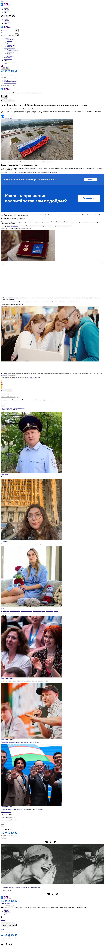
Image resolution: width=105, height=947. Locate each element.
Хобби (8, 42)
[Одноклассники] (50, 842)
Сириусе (11, 299)
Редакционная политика (10, 81)
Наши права (10, 53)
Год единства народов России (11, 61)
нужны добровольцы (12, 226)
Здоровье (9, 54)
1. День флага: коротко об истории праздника (12, 408)
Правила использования (10, 83)
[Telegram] (54, 842)
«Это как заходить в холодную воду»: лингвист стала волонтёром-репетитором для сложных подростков (28, 543)
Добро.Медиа (11, 817)
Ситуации (6, 9)
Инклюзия (9, 46)
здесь (55, 172)
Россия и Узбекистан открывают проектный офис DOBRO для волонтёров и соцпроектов (24, 681)
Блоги (5, 12)
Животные (9, 41)
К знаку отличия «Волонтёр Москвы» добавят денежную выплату (18, 263)
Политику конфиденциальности (44, 400)
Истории (6, 8)
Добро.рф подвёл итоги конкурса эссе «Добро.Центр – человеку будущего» (20, 742)
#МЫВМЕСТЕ (8, 59)
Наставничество (11, 43)
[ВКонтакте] (46, 842)
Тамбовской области (8, 297)
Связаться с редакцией (6, 903)
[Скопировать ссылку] (58, 842)
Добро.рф (10, 678)
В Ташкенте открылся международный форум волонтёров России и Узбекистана (22, 809)
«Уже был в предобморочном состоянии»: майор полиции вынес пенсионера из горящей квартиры (27, 476)
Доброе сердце (10, 39)
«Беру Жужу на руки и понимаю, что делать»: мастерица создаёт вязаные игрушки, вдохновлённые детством (29, 611)
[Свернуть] (3, 406)
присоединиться (5, 375)
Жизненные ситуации (9, 48)
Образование (7, 11)
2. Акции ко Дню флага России (9, 409)
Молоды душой (11, 45)
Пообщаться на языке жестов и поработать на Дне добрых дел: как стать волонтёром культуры (25, 363)
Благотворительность (12, 50)
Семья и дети (10, 52)
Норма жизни (4, 98)
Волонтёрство (10, 49)
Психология (10, 56)
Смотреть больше (6, 613)
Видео (5, 63)
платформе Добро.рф (34, 377)
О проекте (6, 80)
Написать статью (5, 68)
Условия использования (28, 400)
